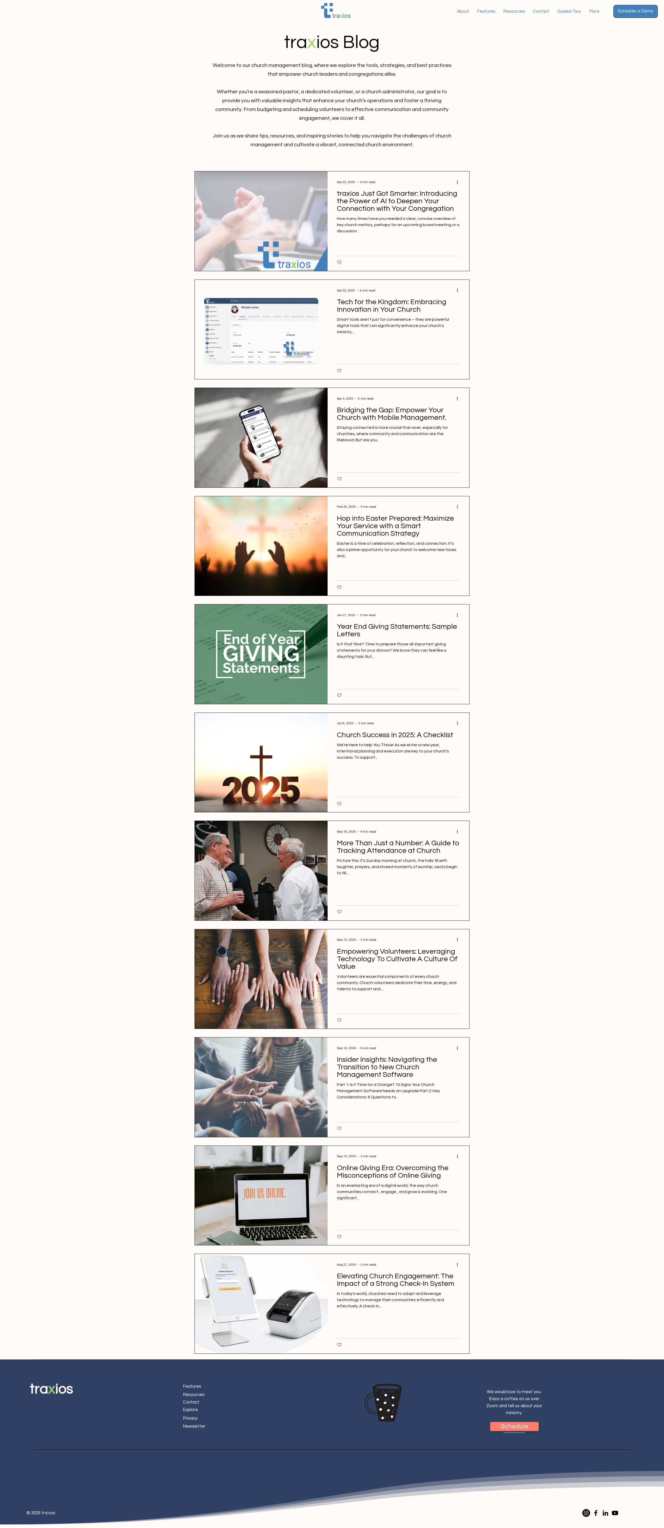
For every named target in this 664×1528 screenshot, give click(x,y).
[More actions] (459, 182)
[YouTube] (615, 1513)
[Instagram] (586, 1513)
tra (39, 1389)
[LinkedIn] (605, 1513)
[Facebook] (596, 1513)
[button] (635, 11)
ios (64, 1389)
